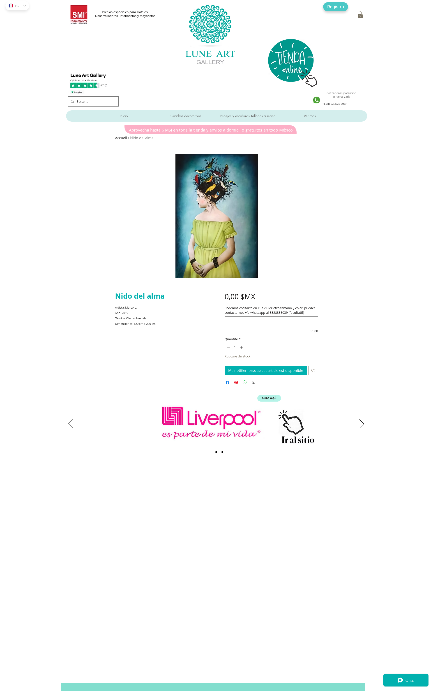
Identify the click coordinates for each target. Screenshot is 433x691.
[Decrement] (228, 347)
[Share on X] (253, 382)
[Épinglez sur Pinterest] (236, 382)
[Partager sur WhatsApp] (244, 382)
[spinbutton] (235, 347)
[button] (335, 6)
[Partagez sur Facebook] (227, 382)
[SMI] (216, 452)
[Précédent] (70, 424)
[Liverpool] (210, 452)
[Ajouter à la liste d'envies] (313, 370)
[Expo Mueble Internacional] (222, 452)
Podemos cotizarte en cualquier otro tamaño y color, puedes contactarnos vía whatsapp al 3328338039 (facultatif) (270, 310)
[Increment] (242, 347)
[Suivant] (361, 424)
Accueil (121, 137)
